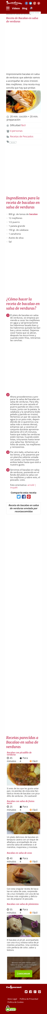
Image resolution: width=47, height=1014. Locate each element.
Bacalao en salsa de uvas (19, 853)
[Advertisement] (23, 46)
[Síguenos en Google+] (34, 3)
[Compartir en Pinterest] (28, 497)
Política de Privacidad (29, 999)
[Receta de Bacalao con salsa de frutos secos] (23, 833)
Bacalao (13, 142)
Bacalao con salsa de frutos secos (20, 802)
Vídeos (16, 8)
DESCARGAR (24, 973)
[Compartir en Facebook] (23, 497)
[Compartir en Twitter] (18, 497)
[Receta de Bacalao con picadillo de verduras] (23, 784)
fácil (23, 125)
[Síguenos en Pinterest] (38, 3)
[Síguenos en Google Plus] (35, 991)
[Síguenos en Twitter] (30, 3)
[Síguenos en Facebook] (26, 3)
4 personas (16, 130)
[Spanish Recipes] (31, 8)
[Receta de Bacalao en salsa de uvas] (23, 885)
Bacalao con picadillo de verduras (19, 753)
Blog (24, 8)
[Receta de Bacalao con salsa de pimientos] (23, 936)
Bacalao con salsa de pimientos (23, 904)
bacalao (33, 214)
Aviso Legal (12, 999)
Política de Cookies (16, 1002)
